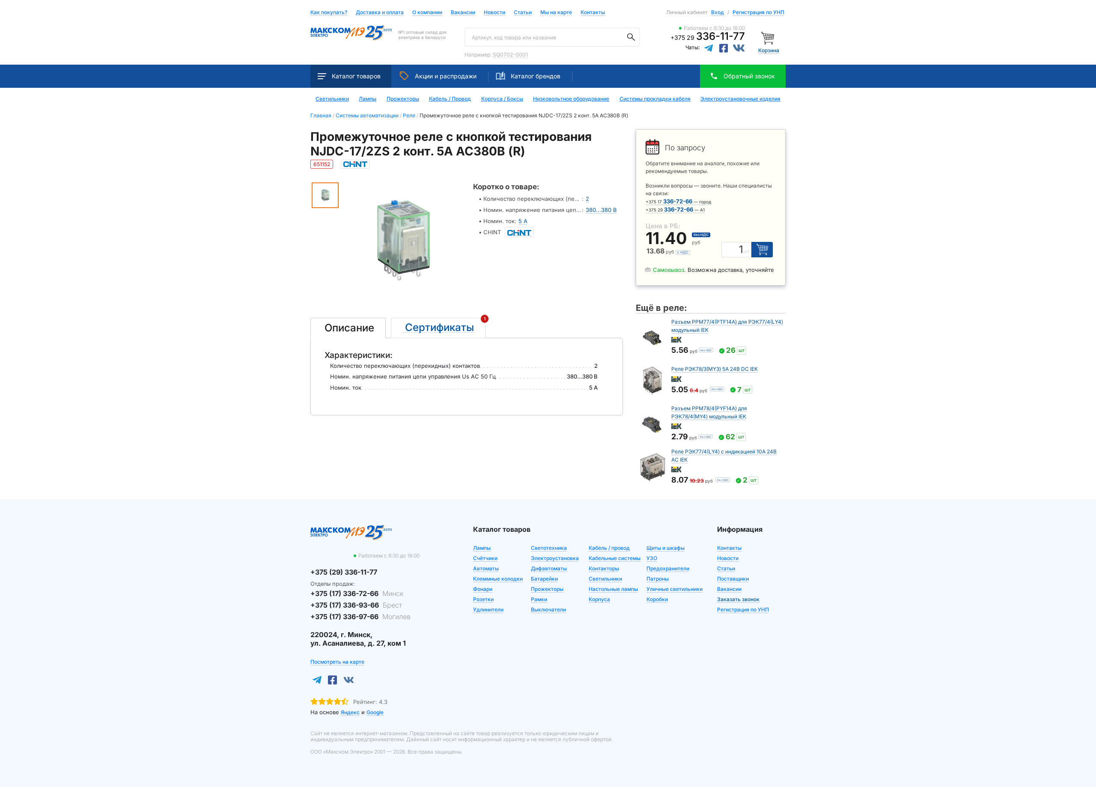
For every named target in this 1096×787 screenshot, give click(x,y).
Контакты (593, 12)
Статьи (523, 12)
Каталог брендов (535, 76)
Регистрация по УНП (758, 12)
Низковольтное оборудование (571, 98)
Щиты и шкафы (665, 548)
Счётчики (485, 558)
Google (375, 712)
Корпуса (599, 599)
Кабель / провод (609, 548)
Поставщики (733, 578)
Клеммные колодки (498, 578)
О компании (427, 12)
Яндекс (350, 712)
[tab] (348, 328)
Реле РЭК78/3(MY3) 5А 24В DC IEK (714, 369)
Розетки (483, 599)
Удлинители (488, 609)
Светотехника (549, 548)
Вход (717, 12)
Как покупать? (328, 12)
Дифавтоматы (549, 568)
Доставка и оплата (380, 12)
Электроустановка (555, 558)
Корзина (768, 50)
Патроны (657, 578)
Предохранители (667, 568)
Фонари (482, 589)
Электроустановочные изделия (740, 98)
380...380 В (601, 209)
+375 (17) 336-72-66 (356, 593)
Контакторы (604, 568)
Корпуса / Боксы (502, 98)
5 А (522, 221)
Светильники (332, 98)
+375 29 (707, 37)
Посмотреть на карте (337, 662)
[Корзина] (768, 37)
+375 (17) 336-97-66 (360, 616)
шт (746, 251)
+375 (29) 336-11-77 (343, 572)
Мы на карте (556, 12)
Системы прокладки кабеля (655, 98)
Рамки (539, 599)
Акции (446, 76)
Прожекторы (403, 98)
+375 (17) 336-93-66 (356, 605)
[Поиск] (631, 37)
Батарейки (544, 578)
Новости (494, 12)
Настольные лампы (613, 589)
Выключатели (548, 609)
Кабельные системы (614, 558)
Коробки (657, 599)
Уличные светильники (674, 589)
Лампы (367, 98)
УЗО (651, 558)
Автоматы (486, 568)
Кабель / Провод (450, 98)
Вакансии (463, 12)
